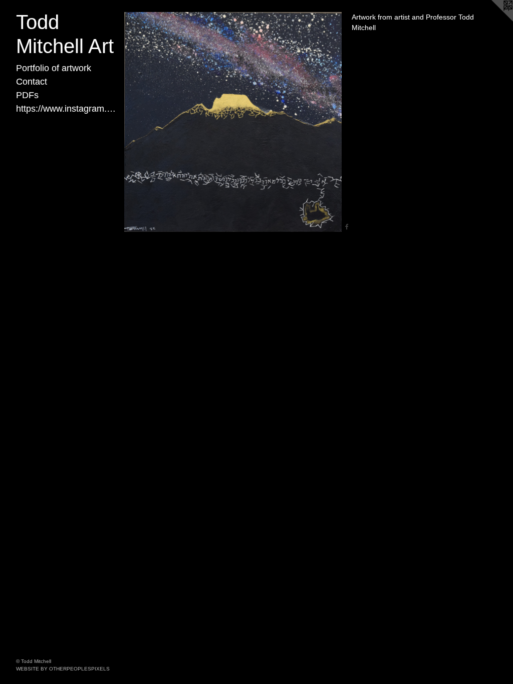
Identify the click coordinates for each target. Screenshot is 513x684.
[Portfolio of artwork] (233, 122)
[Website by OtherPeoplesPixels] (493, 20)
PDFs (27, 95)
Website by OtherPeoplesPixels (63, 668)
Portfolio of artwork (53, 68)
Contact (31, 82)
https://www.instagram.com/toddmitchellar (66, 109)
